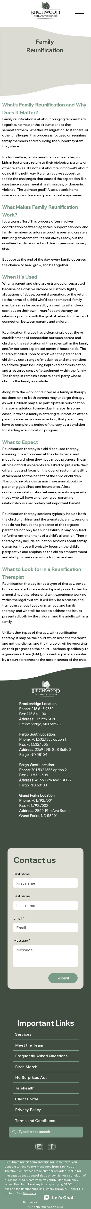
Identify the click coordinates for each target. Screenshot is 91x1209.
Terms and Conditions (35, 1120)
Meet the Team (29, 1045)
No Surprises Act (31, 1077)
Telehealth (24, 1088)
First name (21, 874)
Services (23, 1034)
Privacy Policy (28, 1109)
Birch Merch (26, 1066)
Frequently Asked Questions (41, 1055)
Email (18, 918)
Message (21, 940)
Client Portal (26, 1099)
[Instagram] (39, 1146)
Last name (21, 896)
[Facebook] (51, 1146)
